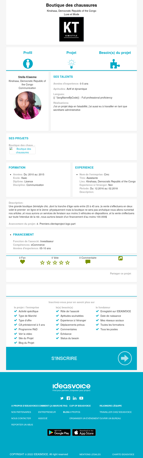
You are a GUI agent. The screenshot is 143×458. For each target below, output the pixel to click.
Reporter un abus (22, 424)
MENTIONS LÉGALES (90, 454)
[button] (71, 358)
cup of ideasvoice (80, 405)
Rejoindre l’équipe (111, 405)
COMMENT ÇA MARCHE (50, 405)
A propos (74, 411)
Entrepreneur (47, 411)
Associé (42, 418)
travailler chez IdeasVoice (116, 411)
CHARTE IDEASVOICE (123, 454)
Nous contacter (21, 418)
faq (65, 405)
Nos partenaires (21, 411)
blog (66, 412)
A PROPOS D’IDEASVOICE (24, 405)
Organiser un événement (84, 418)
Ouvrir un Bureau (110, 418)
